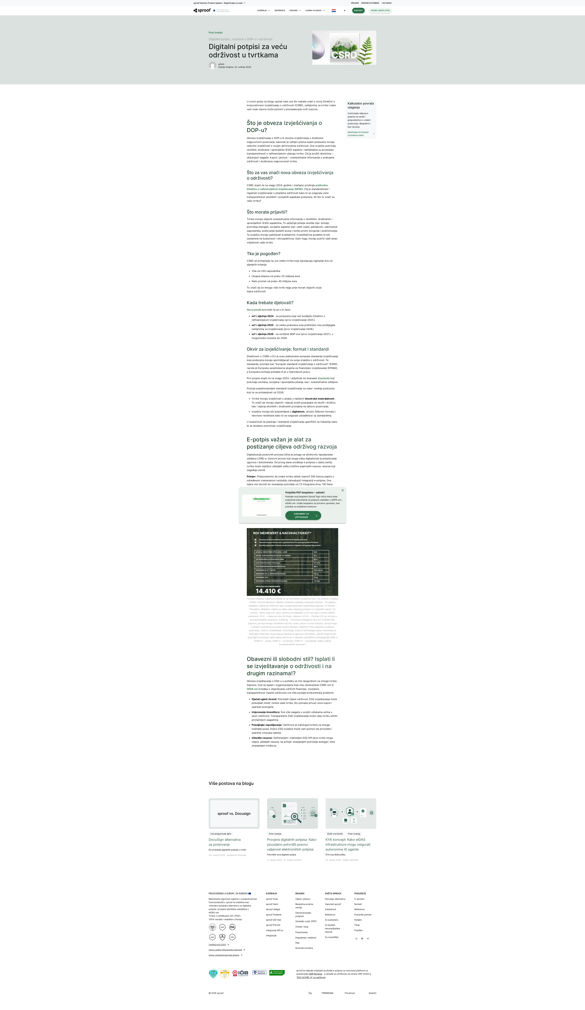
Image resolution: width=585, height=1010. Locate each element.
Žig (310, 993)
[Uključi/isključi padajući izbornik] (269, 10)
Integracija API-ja (274, 930)
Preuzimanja (301, 932)
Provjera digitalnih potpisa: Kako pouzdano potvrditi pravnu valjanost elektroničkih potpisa (291, 844)
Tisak (357, 925)
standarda (324, 378)
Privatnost (350, 993)
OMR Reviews (315, 974)
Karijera (358, 919)
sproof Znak (272, 899)
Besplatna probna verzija (304, 906)
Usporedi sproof (333, 904)
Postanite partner (363, 914)
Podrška (358, 930)
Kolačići (372, 993)
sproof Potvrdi (273, 925)
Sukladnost (330, 909)
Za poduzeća (331, 919)
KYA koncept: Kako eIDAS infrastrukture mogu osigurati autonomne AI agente (348, 844)
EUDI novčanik (335, 833)
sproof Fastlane (273, 914)
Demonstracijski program (303, 914)
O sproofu (359, 899)
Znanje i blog (301, 926)
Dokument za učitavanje (301, 515)
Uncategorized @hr (221, 833)
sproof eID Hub (273, 919)
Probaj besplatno (380, 10)
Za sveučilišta (332, 937)
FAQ (297, 942)
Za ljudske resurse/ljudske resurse (332, 928)
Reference (280, 10)
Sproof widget (273, 909)
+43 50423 (386, 3)
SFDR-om (252, 688)
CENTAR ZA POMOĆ (370, 3)
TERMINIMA (327, 993)
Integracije (271, 935)
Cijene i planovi (302, 899)
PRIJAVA (355, 3)
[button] (338, 10)
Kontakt (358, 10)
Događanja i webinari (305, 937)
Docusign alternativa (335, 899)
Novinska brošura (304, 948)
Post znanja (275, 833)
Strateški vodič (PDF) (306, 921)
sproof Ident (272, 904)
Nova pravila (254, 309)
